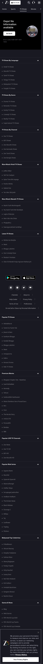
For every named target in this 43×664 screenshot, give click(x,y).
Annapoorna (8, 354)
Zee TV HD (7, 449)
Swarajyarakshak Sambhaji (13, 227)
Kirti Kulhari (7, 583)
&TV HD (6, 453)
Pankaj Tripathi (8, 566)
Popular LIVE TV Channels (11, 438)
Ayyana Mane (8, 471)
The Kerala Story (9, 414)
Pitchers (6, 531)
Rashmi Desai (8, 596)
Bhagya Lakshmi (9, 249)
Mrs (5, 406)
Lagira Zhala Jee (9, 214)
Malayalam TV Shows (11, 84)
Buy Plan (16, 3)
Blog (5, 609)
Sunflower (7, 523)
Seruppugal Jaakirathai (11, 492)
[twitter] (23, 287)
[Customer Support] (33, 3)
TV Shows (23, 9)
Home (4, 9)
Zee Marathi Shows (10, 145)
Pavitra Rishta (8, 184)
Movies (33, 9)
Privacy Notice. (21, 655)
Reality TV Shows (9, 119)
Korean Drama (8, 362)
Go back (9, 33)
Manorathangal (9, 484)
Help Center (13, 299)
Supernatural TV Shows (11, 123)
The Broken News (9, 501)
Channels (15, 295)
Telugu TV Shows (9, 80)
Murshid (6, 475)
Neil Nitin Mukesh (9, 579)
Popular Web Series (9, 464)
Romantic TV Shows (10, 106)
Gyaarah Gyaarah (9, 479)
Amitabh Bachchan (10, 587)
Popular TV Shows (8, 317)
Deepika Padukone (10, 553)
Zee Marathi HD (9, 458)
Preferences (28, 304)
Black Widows (8, 505)
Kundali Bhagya (9, 341)
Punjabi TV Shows (9, 88)
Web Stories (8, 613)
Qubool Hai (7, 188)
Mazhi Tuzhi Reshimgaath (12, 205)
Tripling (6, 527)
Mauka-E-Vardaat (9, 257)
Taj (4, 518)
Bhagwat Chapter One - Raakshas (15, 380)
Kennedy (6, 388)
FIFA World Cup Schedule (12, 626)
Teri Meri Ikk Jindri (10, 192)
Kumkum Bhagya (9, 337)
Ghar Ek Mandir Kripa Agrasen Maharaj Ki (17, 262)
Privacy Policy (27, 299)
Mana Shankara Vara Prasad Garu (15, 401)
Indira (6, 358)
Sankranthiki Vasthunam (12, 397)
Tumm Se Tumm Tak (10, 328)
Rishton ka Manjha (10, 240)
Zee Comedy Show (10, 253)
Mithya (6, 514)
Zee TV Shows (8, 136)
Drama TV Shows (9, 101)
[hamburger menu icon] (39, 3)
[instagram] (17, 287)
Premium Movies (8, 373)
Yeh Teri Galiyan (9, 175)
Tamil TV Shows (9, 75)
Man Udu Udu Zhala (10, 218)
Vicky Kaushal (8, 570)
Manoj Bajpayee (9, 562)
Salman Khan (8, 557)
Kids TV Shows (8, 367)
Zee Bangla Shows (10, 158)
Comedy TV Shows (10, 114)
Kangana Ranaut (9, 592)
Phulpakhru (7, 223)
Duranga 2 (7, 510)
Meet (5, 244)
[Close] (38, 632)
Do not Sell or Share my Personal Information (21, 308)
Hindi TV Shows (9, 67)
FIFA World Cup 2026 (10, 618)
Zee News (7, 445)
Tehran (6, 393)
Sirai (5, 410)
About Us (27, 295)
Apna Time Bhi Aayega (11, 179)
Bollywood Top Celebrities (11, 538)
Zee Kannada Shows (10, 149)
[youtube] (30, 287)
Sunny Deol (7, 574)
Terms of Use (13, 304)
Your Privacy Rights (20, 659)
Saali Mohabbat (9, 384)
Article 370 (7, 419)
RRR (5, 432)
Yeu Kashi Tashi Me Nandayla (13, 210)
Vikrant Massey (9, 549)
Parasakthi (7, 423)
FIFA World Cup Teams (11, 622)
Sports (13, 9)
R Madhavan (8, 544)
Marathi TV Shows (10, 71)
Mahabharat (8, 324)
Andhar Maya (8, 488)
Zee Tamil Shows (9, 153)
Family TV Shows (9, 110)
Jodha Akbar (8, 171)
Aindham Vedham (9, 497)
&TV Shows (7, 140)
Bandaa (6, 427)
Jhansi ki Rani (8, 332)
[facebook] (10, 287)
